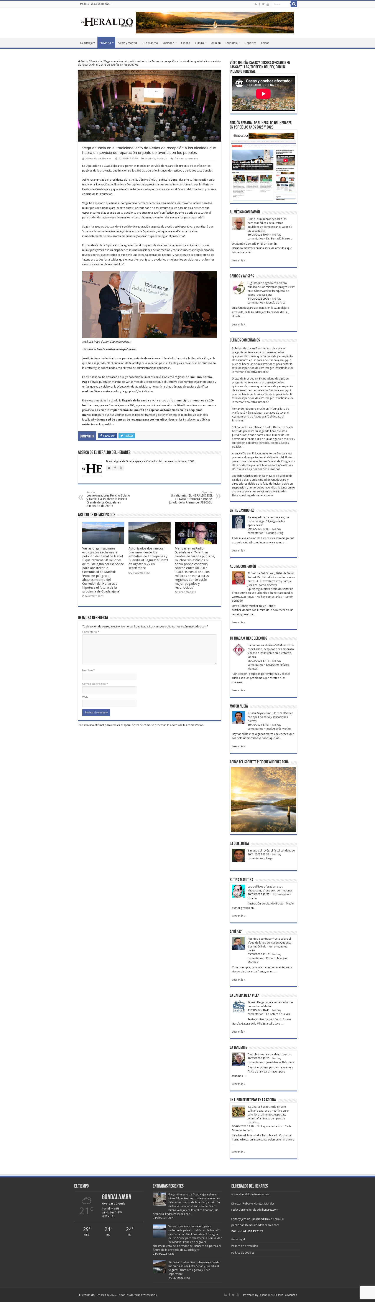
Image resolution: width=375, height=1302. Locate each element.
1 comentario (280, 894)
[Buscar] (294, 4)
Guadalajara (87, 43)
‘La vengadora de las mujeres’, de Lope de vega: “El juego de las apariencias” (268, 521)
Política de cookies (242, 1252)
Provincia (105, 43)
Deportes (250, 43)
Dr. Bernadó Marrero (279, 238)
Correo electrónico (95, 683)
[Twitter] (263, 4)
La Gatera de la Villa (278, 1014)
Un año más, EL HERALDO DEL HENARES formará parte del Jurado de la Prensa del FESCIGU (190, 497)
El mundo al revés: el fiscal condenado (271, 850)
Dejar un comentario (186, 158)
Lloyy (269, 858)
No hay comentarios (269, 596)
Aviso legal (238, 1239)
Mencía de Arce (275, 302)
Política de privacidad (244, 1246)
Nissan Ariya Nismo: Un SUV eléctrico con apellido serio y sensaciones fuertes (270, 717)
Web (85, 697)
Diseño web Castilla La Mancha (278, 1295)
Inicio (84, 61)
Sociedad (168, 43)
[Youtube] (268, 4)
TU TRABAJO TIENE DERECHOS (248, 638)
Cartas (265, 43)
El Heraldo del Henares (98, 158)
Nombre (88, 670)
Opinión (216, 43)
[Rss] (255, 4)
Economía (231, 43)
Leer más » (238, 260)
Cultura (199, 43)
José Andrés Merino (278, 728)
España (185, 43)
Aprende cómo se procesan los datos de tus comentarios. (168, 725)
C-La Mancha (150, 43)
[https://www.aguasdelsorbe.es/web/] (215, 22)
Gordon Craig (274, 533)
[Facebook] (259, 4)
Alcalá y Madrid (127, 43)
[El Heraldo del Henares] (107, 22)
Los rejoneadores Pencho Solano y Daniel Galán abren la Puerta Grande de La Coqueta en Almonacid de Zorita (108, 499)
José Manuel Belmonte (280, 1062)
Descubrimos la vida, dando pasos (269, 1054)
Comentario (90, 632)
